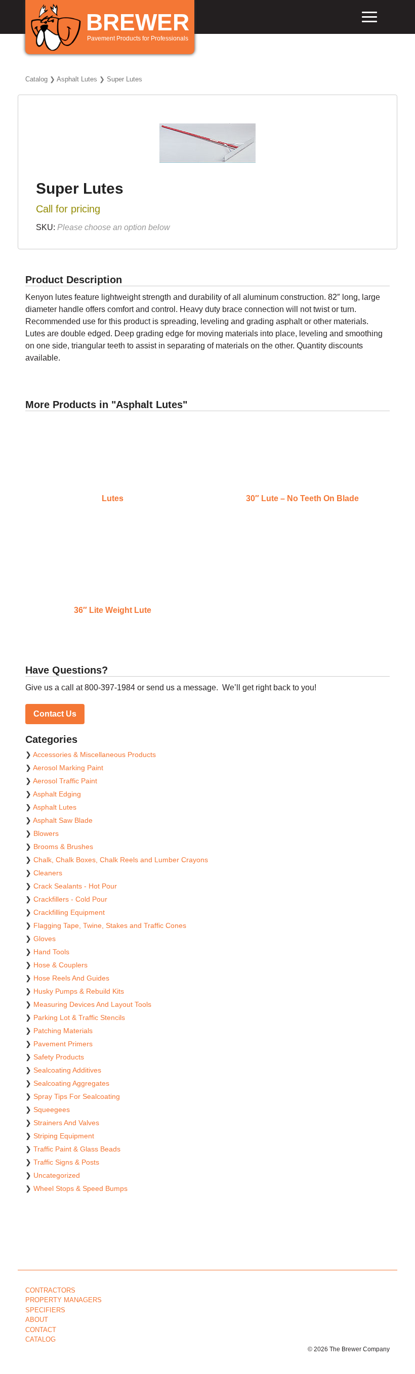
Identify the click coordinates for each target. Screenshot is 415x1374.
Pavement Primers (63, 1044)
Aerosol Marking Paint (68, 768)
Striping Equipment (63, 1136)
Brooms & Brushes (63, 847)
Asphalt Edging (57, 794)
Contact (40, 1330)
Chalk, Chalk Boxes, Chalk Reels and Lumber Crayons (120, 860)
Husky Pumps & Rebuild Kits (78, 991)
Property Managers (63, 1300)
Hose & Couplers (60, 965)
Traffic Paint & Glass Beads (76, 1149)
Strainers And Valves (66, 1123)
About (36, 1319)
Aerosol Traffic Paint (65, 781)
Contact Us (54, 714)
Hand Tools (51, 952)
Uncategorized (56, 1175)
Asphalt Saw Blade (63, 820)
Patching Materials (63, 1031)
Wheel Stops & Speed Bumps (80, 1188)
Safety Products (58, 1057)
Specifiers (45, 1310)
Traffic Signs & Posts (66, 1162)
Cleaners (47, 873)
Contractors (50, 1290)
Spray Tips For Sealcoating (76, 1096)
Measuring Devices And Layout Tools (92, 1004)
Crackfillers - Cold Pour (70, 899)
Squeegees (51, 1109)
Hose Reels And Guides (71, 978)
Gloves (44, 939)
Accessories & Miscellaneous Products (94, 754)
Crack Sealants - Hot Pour (75, 886)
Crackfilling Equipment (69, 912)
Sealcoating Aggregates (71, 1083)
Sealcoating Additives (67, 1070)
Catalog (36, 79)
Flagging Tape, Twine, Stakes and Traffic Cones (109, 925)
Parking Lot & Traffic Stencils (79, 1017)
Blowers (46, 833)
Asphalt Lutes (77, 79)
